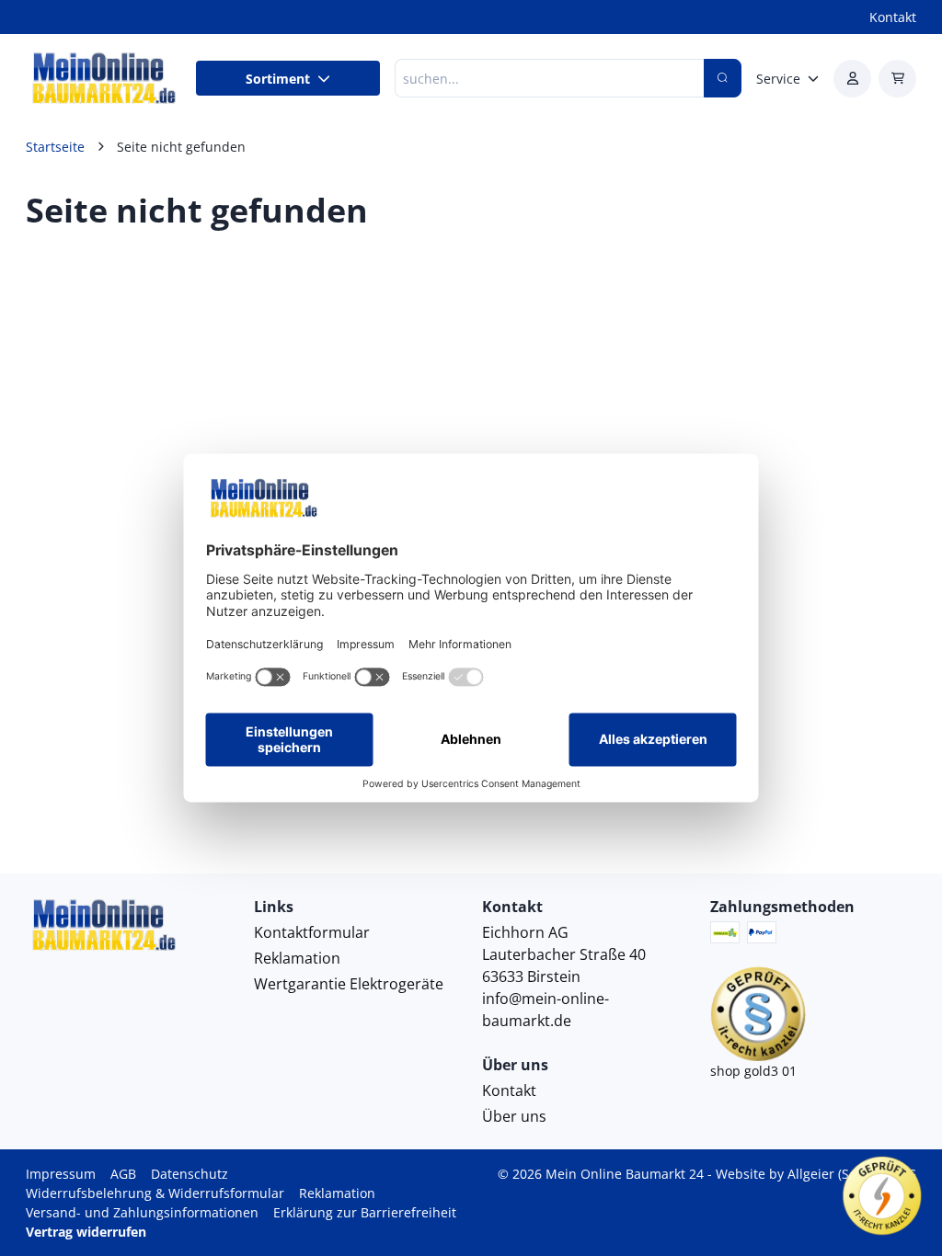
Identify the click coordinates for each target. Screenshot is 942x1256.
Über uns (514, 1116)
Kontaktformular (312, 932)
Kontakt (892, 17)
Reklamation (297, 958)
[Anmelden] (852, 78)
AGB (123, 1173)
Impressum (61, 1173)
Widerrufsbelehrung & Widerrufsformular (155, 1193)
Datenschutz (189, 1173)
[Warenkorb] (897, 78)
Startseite (55, 146)
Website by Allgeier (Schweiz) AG (816, 1173)
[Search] (722, 78)
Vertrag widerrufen (86, 1231)
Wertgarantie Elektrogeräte (348, 984)
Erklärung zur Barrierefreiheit (364, 1212)
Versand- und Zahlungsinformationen (142, 1212)
